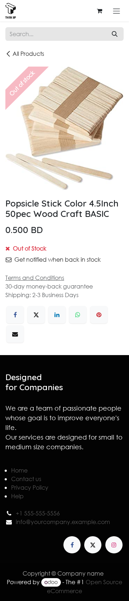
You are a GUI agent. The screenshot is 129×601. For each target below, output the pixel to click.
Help (17, 496)
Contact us (26, 479)
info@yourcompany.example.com (63, 521)
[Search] (115, 34)
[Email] (15, 334)
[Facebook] (15, 314)
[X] (36, 314)
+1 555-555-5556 (38, 513)
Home (19, 470)
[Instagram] (114, 544)
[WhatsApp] (77, 314)
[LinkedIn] (57, 314)
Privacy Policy (29, 487)
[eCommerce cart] (99, 11)
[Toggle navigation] (116, 10)
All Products (28, 53)
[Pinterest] (99, 314)
